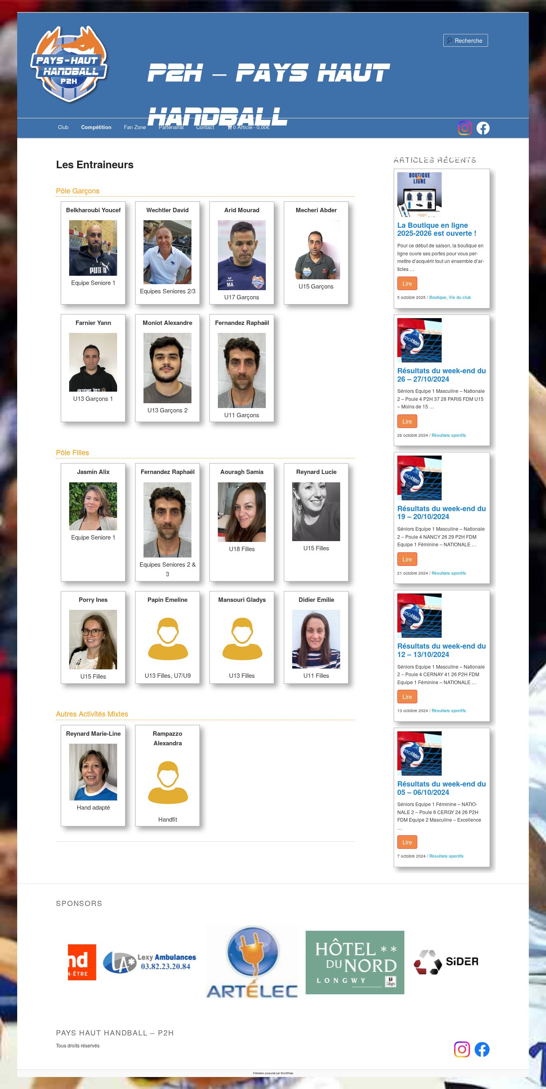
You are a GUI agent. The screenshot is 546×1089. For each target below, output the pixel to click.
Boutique (437, 297)
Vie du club (460, 297)
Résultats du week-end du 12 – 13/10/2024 (441, 650)
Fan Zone (135, 127)
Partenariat (171, 127)
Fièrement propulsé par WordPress (273, 1073)
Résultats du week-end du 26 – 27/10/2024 (441, 374)
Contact (205, 127)
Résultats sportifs (449, 435)
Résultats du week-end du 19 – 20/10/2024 (441, 512)
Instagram (465, 128)
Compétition (96, 127)
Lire (407, 283)
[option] (119, 962)
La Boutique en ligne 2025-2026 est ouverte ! (436, 229)
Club (63, 127)
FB (483, 128)
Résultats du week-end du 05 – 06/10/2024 (441, 787)
